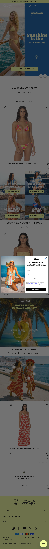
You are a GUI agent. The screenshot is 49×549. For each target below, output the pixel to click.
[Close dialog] (46, 258)
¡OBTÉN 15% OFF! (36, 289)
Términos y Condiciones (38, 283)
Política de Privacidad (31, 283)
